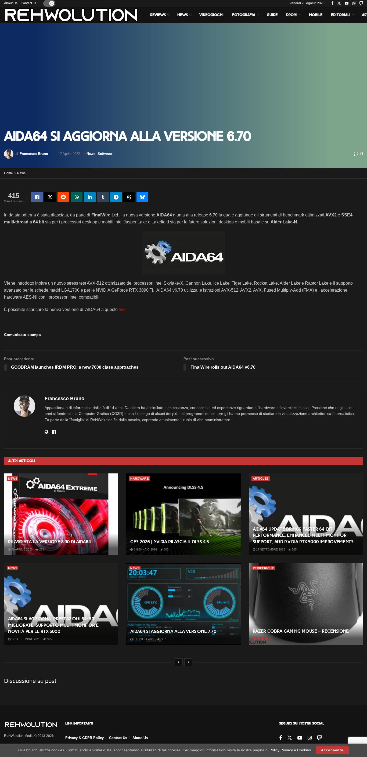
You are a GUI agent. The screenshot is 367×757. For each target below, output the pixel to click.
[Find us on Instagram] (353, 3)
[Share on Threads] (129, 197)
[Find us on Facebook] (332, 3)
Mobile (315, 15)
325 (49, 639)
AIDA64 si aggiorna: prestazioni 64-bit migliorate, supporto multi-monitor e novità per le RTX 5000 (53, 625)
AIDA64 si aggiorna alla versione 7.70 (173, 631)
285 (294, 549)
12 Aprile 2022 (69, 154)
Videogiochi (211, 15)
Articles (261, 478)
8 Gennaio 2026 (145, 549)
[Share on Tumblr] (103, 197)
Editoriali (340, 15)
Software (105, 154)
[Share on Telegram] (116, 197)
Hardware (139, 478)
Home (8, 173)
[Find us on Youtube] (346, 3)
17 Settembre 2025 (270, 549)
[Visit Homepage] (71, 15)
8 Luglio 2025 (143, 639)
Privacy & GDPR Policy (84, 738)
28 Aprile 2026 (21, 549)
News (182, 15)
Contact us (28, 3)
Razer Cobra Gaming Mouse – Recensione (301, 631)
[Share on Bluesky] (142, 197)
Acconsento (332, 750)
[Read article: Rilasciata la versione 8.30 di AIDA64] (61, 514)
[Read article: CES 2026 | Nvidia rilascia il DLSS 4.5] (183, 514)
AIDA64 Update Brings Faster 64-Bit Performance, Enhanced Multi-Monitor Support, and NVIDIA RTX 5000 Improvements (303, 535)
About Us (10, 3)
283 (41, 549)
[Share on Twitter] (50, 197)
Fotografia (243, 15)
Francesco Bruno (34, 154)
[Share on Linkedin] (90, 197)
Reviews (158, 15)
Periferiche (263, 568)
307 (163, 639)
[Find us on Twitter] (339, 3)
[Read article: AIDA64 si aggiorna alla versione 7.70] (183, 604)
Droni (291, 15)
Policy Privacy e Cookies (290, 750)
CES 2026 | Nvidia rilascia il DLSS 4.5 (169, 542)
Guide (272, 15)
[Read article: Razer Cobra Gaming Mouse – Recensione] (306, 604)
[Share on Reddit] (63, 197)
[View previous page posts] (179, 662)
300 (165, 549)
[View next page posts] (188, 662)
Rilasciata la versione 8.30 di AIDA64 (49, 542)
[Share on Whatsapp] (76, 197)
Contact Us (118, 738)
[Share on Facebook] (37, 197)
